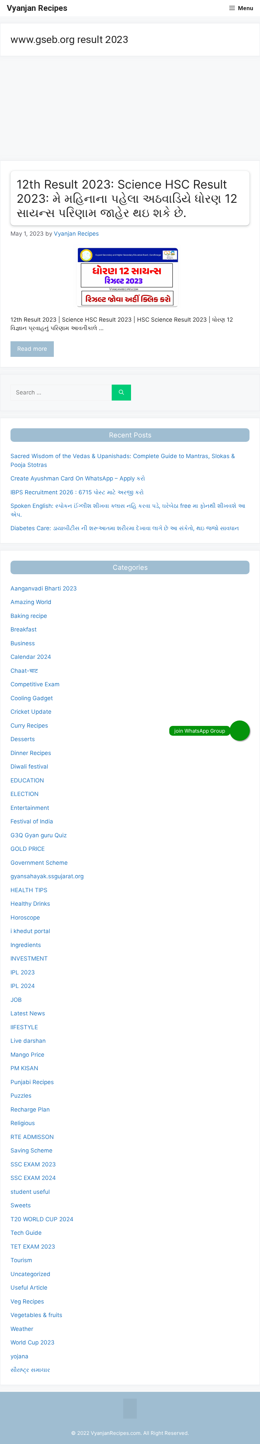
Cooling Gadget (31, 698)
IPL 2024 (22, 986)
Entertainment (29, 807)
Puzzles (20, 1095)
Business (22, 643)
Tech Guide (26, 1232)
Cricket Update (30, 711)
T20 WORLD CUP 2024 (41, 1219)
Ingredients (25, 945)
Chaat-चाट (24, 670)
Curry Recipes (29, 725)
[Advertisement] (130, 110)
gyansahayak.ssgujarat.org (47, 876)
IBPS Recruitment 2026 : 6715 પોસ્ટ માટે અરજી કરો (77, 492)
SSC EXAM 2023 (33, 1164)
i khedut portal (30, 931)
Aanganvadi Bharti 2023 (43, 588)
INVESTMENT (29, 958)
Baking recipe (28, 615)
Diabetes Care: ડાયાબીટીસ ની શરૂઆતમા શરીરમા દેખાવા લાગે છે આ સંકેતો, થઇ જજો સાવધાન (124, 528)
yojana (19, 1356)
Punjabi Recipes (32, 1082)
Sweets (20, 1205)
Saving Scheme (31, 1150)
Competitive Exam (35, 684)
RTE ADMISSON (32, 1137)
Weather (21, 1329)
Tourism (21, 1260)
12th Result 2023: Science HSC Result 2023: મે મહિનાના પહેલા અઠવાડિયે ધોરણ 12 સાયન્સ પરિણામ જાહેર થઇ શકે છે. (127, 198)
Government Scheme (39, 862)
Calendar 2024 (30, 656)
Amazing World (30, 602)
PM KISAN (24, 1068)
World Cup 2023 (32, 1342)
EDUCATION (27, 780)
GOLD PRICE (27, 848)
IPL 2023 (22, 972)
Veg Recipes (27, 1301)
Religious (22, 1123)
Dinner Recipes (30, 753)
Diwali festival (29, 766)
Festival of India (31, 821)
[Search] (121, 393)
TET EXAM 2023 (32, 1246)
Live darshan (28, 1040)
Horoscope (25, 917)
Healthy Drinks (30, 903)
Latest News (27, 1013)
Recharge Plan (30, 1109)
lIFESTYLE (24, 1027)
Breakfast (23, 629)
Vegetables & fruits (36, 1315)
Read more (32, 348)
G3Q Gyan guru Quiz (38, 835)
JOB (16, 999)
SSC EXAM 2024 (33, 1177)
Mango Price (27, 1054)
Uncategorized (30, 1274)
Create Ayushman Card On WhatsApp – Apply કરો (77, 478)
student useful (30, 1191)
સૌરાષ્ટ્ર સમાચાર (30, 1369)
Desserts (22, 739)
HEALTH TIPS (28, 890)
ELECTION (24, 794)
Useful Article (28, 1287)
